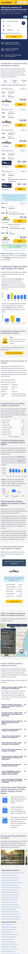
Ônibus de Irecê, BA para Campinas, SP (10, 896)
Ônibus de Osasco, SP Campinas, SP (9, 901)
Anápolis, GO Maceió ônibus (7, 926)
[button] (6, 655)
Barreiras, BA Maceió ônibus (7, 933)
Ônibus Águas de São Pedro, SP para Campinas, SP (12, 874)
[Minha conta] (15, 2)
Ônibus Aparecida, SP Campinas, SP (9, 876)
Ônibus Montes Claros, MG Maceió (9, 950)
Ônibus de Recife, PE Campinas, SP (9, 903)
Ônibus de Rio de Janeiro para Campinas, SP (11, 908)
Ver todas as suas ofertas (14, 353)
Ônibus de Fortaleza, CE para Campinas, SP (10, 889)
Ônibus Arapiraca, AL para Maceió (8, 928)
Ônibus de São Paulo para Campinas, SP (10, 915)
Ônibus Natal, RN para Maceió (8, 952)
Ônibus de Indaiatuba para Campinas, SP (10, 893)
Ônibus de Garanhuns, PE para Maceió (9, 945)
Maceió (24, 626)
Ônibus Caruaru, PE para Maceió (8, 938)
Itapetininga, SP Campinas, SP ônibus (9, 898)
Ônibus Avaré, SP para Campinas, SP (9, 881)
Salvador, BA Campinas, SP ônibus (8, 910)
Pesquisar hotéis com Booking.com (12, 33)
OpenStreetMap (20, 657)
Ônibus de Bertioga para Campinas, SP (10, 886)
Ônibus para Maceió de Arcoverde (9, 931)
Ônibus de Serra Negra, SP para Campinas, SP (11, 918)
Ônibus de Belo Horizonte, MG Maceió (9, 935)
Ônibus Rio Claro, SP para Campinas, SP (10, 906)
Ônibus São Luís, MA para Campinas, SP (10, 913)
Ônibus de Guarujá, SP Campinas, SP (9, 891)
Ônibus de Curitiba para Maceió (8, 943)
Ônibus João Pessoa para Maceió (8, 948)
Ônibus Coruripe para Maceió (7, 940)
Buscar (20, 104)
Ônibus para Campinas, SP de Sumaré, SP (10, 920)
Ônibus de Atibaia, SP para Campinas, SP (10, 879)
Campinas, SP (13, 626)
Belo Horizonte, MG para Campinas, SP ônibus (11, 884)
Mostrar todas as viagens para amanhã (15, 250)
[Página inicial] (7, 2)
